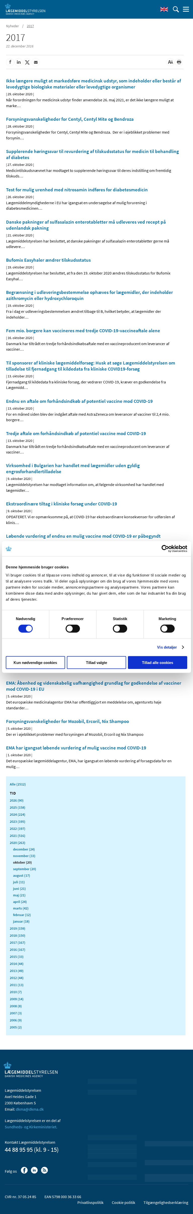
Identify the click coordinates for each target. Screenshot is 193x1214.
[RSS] (45, 1172)
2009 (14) (17, 999)
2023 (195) (17, 821)
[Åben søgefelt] (176, 9)
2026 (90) (17, 800)
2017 (30, 26)
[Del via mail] (36, 62)
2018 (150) (17, 935)
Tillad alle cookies (157, 662)
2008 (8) (16, 1006)
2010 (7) (16, 992)
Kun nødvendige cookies (35, 662)
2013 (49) (17, 970)
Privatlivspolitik (90, 1202)
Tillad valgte (96, 662)
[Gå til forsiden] (25, 9)
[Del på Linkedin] (19, 62)
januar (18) (21, 921)
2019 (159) (17, 928)
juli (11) (19, 882)
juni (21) (19, 888)
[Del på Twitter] (27, 62)
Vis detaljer (167, 647)
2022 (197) (17, 828)
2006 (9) (16, 1020)
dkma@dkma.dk (30, 1109)
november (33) (24, 856)
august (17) (21, 875)
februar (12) (22, 915)
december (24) (24, 849)
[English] (164, 9)
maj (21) (19, 895)
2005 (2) (16, 1027)
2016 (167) (17, 949)
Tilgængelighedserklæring (165, 1202)
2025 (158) (17, 807)
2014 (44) (17, 963)
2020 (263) (17, 842)
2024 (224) (17, 814)
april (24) (20, 901)
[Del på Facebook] (10, 62)
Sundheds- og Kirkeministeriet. (31, 1126)
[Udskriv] (179, 62)
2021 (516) (17, 835)
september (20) (24, 869)
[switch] (73, 629)
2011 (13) (17, 985)
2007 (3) (16, 1013)
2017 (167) (17, 942)
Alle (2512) (18, 784)
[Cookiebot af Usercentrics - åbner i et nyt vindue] (165, 549)
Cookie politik (123, 1202)
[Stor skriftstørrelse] (170, 62)
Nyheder (12, 26)
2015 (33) (17, 956)
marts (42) (21, 908)
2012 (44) (17, 978)
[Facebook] (24, 1172)
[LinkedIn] (34, 1172)
